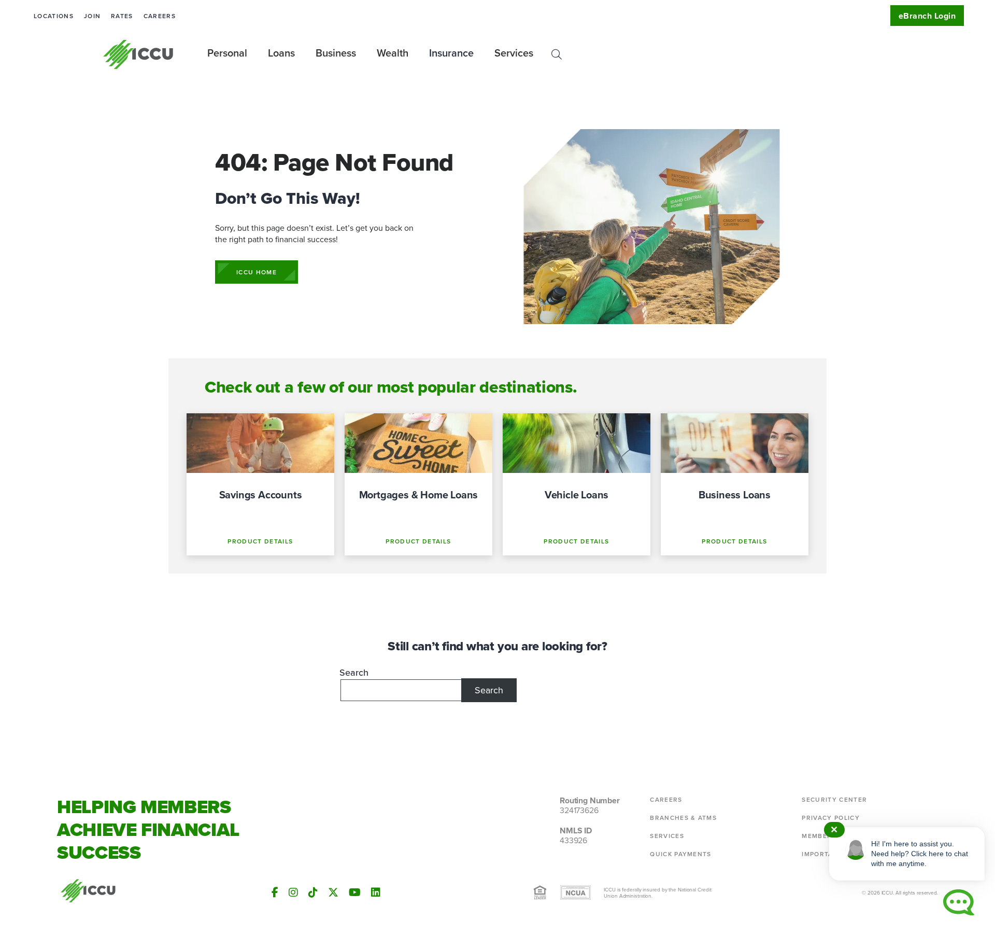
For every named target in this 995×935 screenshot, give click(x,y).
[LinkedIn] (376, 892)
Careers (160, 15)
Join (92, 15)
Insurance (451, 52)
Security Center (834, 799)
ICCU (138, 54)
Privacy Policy (830, 817)
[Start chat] (959, 902)
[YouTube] (355, 892)
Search (353, 672)
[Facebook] (274, 892)
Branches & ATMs (683, 817)
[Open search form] (557, 54)
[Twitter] (333, 892)
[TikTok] (313, 892)
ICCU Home (256, 272)
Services (667, 835)
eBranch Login (927, 16)
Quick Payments (680, 853)
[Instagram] (293, 892)
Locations (54, 15)
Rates (122, 15)
